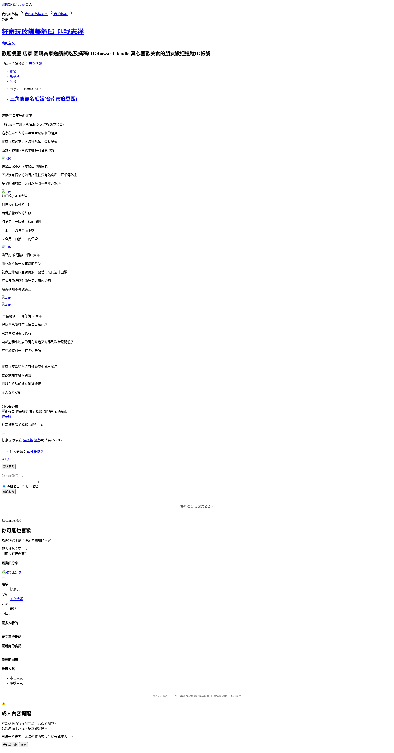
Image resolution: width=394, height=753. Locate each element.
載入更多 (8, 466)
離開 (23, 744)
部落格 (15, 76)
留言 (37, 440)
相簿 (13, 71)
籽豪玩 (6, 416)
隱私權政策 (220, 695)
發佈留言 (8, 491)
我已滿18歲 (10, 744)
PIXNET (166, 695)
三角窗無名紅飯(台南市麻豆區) (43, 99)
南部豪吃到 (35, 451)
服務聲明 (236, 695)
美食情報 (35, 63)
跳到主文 (8, 43)
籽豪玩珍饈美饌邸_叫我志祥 (43, 32)
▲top (5, 459)
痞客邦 (28, 440)
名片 (13, 81)
